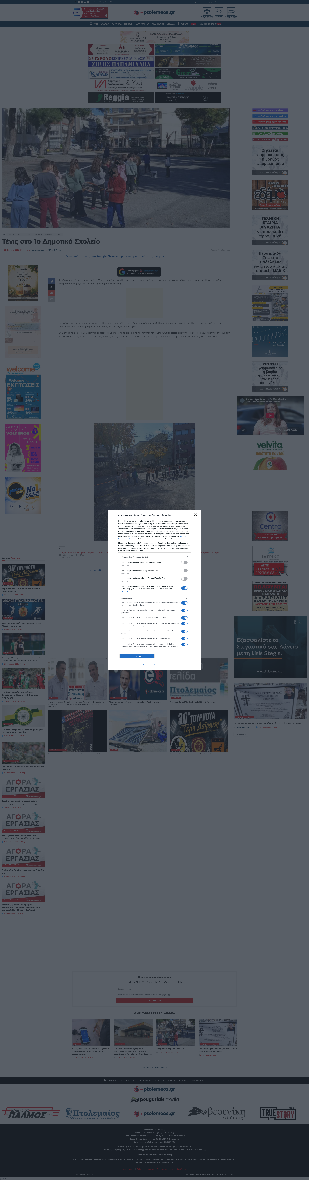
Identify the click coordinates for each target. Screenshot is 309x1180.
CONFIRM (137, 656)
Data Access (154, 665)
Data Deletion (141, 665)
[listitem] (154, 557)
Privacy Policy (168, 665)
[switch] (184, 562)
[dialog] (154, 590)
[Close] (196, 515)
